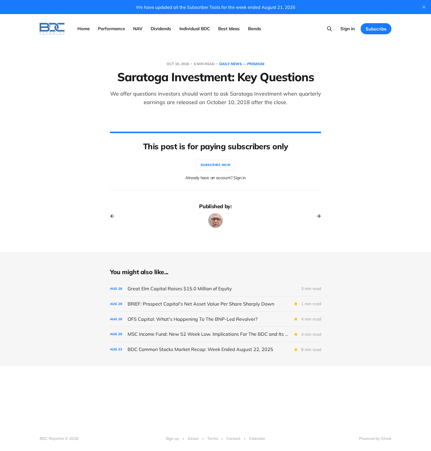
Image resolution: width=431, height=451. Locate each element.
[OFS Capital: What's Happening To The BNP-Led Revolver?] (215, 319)
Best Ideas (229, 28)
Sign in (347, 28)
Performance (111, 28)
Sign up (172, 438)
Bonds (254, 28)
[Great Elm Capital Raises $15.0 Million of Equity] (215, 288)
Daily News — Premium (241, 64)
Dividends (161, 28)
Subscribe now (216, 165)
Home (83, 28)
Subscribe (376, 29)
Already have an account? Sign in (215, 177)
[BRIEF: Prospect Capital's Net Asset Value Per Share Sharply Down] (215, 303)
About (193, 438)
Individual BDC (194, 28)
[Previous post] (114, 216)
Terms (212, 438)
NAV (137, 28)
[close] (424, 7)
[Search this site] (329, 28)
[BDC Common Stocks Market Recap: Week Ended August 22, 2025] (215, 349)
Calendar (257, 438)
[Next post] (316, 216)
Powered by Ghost (375, 438)
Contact (233, 438)
